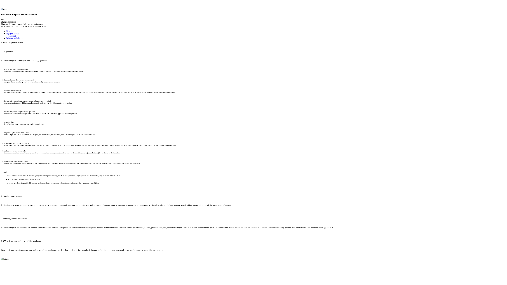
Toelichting (11, 36)
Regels (9, 31)
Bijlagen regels (12, 33)
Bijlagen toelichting (14, 38)
